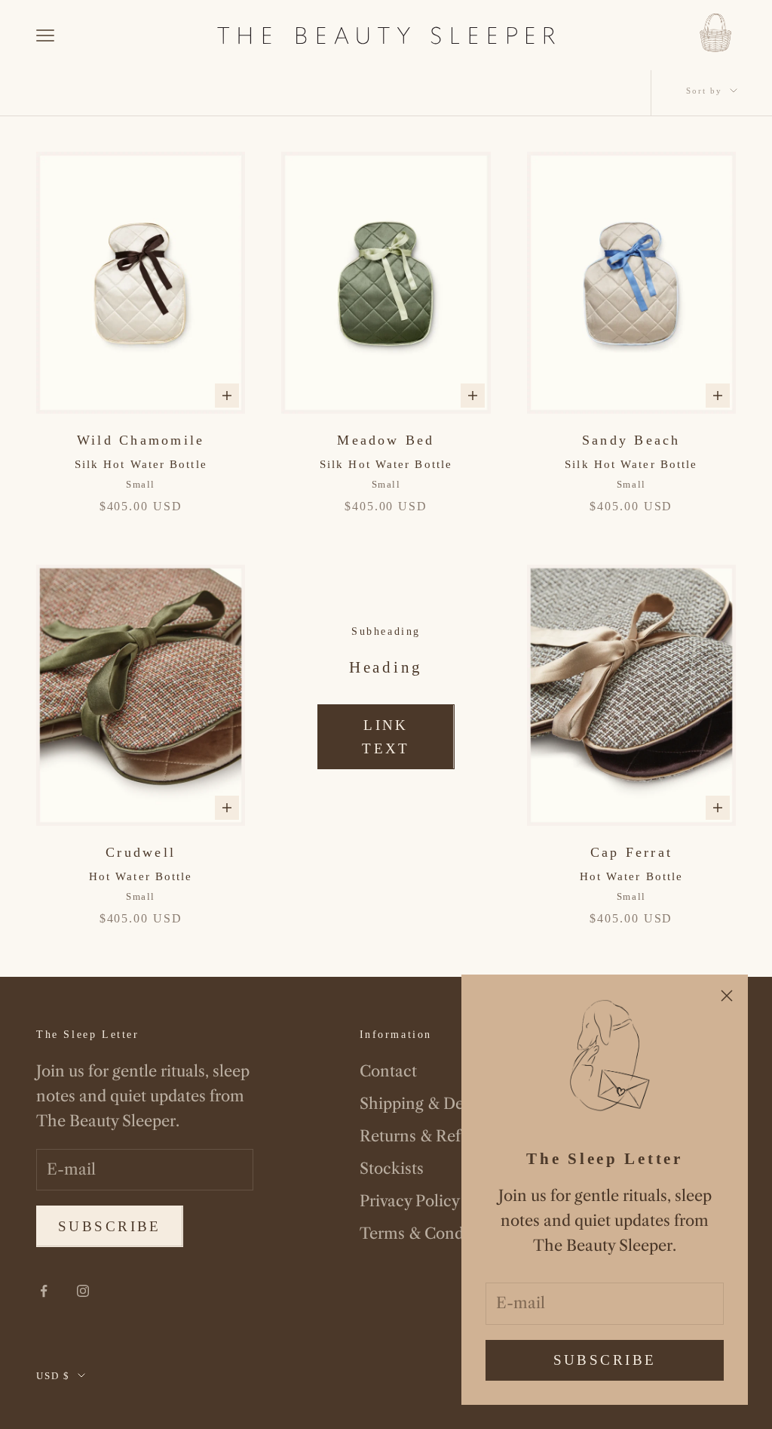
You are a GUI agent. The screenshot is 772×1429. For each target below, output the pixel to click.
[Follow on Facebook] (43, 1290)
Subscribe (605, 1360)
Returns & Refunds (427, 1136)
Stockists (392, 1169)
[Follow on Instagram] (82, 1290)
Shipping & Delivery (431, 1104)
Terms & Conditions (432, 1233)
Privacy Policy (410, 1201)
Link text (386, 736)
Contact (388, 1071)
